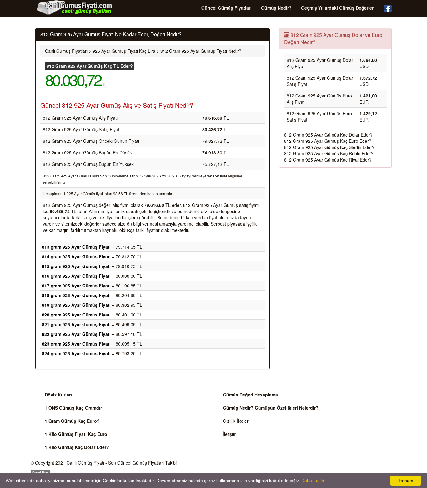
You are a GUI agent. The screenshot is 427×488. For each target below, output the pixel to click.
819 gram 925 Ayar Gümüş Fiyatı (76, 305)
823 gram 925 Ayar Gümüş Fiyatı (76, 344)
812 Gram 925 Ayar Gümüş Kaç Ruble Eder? (329, 153)
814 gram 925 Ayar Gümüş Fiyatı (76, 256)
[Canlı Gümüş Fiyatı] (74, 7)
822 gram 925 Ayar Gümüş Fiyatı (76, 334)
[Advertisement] (335, 217)
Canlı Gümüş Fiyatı (85, 463)
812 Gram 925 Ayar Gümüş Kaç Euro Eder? (327, 141)
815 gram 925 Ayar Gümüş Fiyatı (76, 266)
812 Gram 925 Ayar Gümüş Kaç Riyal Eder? (328, 160)
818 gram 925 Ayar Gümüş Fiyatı (76, 295)
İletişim (230, 434)
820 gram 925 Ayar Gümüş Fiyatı (76, 314)
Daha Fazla (312, 480)
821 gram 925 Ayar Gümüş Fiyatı (76, 324)
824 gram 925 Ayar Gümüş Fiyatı (76, 353)
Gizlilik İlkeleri (236, 421)
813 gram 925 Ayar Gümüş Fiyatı (76, 247)
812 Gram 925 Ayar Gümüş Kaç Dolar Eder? (328, 135)
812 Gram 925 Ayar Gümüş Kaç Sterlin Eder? (329, 147)
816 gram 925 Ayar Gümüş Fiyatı (76, 276)
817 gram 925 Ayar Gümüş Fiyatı (76, 285)
